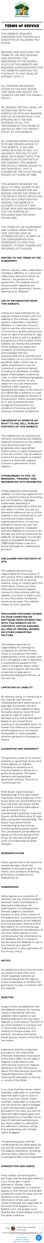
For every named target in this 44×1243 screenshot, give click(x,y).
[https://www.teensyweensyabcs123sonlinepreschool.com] (22, 9)
